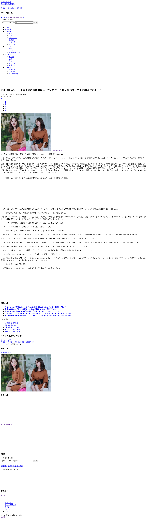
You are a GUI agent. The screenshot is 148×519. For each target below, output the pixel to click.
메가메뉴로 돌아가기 (15, 17)
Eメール (8, 509)
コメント (12, 71)
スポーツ (12, 44)
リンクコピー (9, 511)
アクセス (12, 69)
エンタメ (8, 55)
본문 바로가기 (6, 2)
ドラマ (11, 57)
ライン (7, 507)
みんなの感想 (14, 74)
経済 (10, 36)
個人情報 (20, 466)
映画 (10, 61)
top (2, 517)
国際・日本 (13, 38)
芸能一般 (12, 65)
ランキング (9, 67)
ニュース (8, 31)
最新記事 (8, 29)
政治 (10, 33)
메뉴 (4, 517)
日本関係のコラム (15, 52)
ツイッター (9, 503)
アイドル (12, 63)
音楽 (10, 59)
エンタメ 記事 (6, 340)
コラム (11, 50)
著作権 (10, 466)
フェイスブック (10, 505)
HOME (7, 27)
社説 (10, 48)
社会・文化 (13, 42)
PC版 (15, 466)
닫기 (24, 17)
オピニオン (9, 46)
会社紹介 (4, 466)
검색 (35, 22)
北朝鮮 (11, 40)
